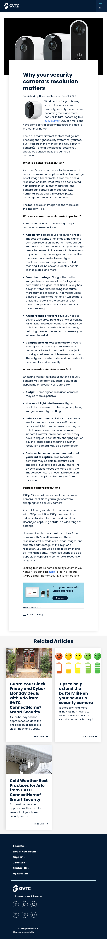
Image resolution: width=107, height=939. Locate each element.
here (52, 572)
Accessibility (28, 932)
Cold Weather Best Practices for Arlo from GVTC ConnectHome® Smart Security (29, 790)
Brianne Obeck (48, 96)
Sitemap (17, 932)
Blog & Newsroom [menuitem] (24, 851)
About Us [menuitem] (19, 846)
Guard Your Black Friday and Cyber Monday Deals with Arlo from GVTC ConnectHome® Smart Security (28, 698)
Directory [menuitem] (19, 862)
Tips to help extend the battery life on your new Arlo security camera (76, 693)
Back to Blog (35, 614)
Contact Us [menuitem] (20, 868)
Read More (39, 736)
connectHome (35, 607)
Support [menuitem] (18, 857)
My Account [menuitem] (20, 873)
